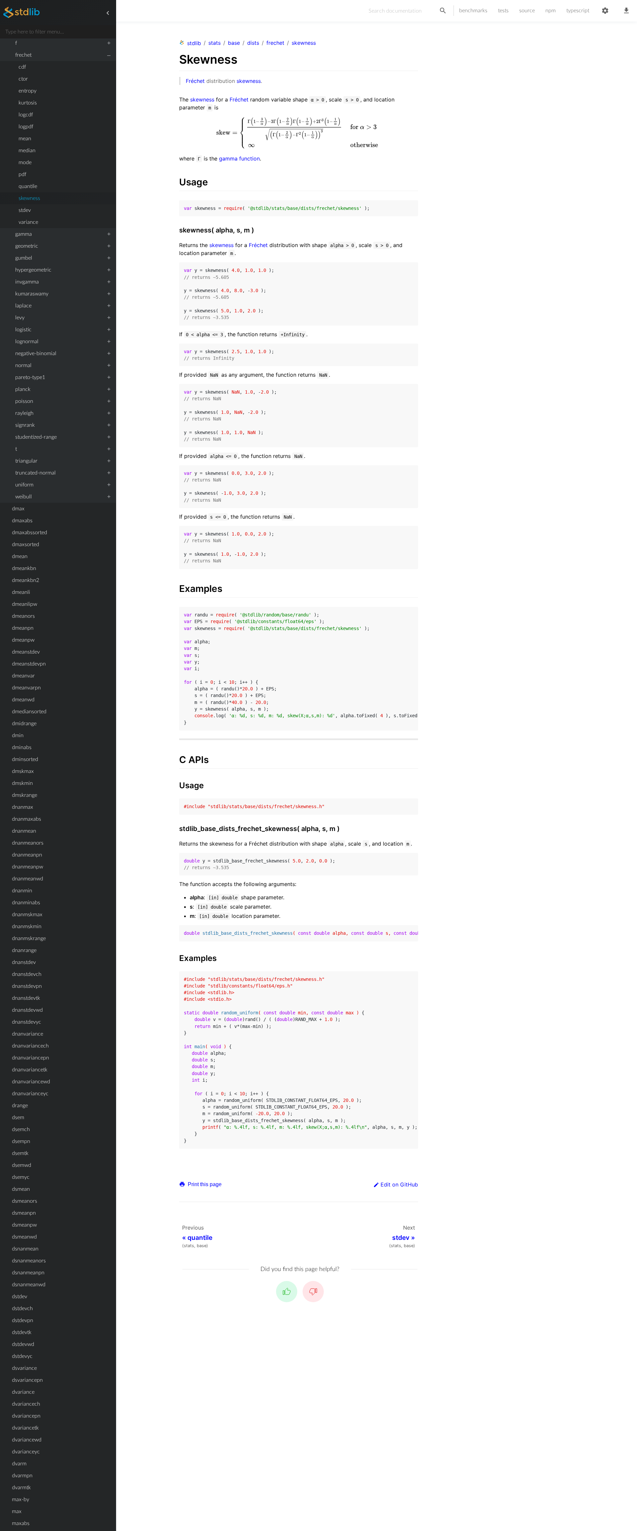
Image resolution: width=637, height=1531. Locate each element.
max (17, 1511)
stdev (25, 210)
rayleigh (24, 413)
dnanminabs (26, 902)
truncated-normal (35, 473)
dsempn (21, 1141)
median (27, 150)
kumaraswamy (31, 293)
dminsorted (25, 759)
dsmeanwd (24, 1237)
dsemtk (20, 1153)
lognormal (26, 341)
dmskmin (22, 783)
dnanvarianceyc (30, 1093)
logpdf (26, 126)
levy (20, 317)
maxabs (21, 1523)
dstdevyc (22, 1356)
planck (23, 389)
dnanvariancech (30, 1046)
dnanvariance (27, 1034)
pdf (22, 174)
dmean (20, 556)
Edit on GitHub (399, 1184)
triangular (26, 461)
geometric (26, 246)
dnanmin (22, 890)
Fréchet (195, 81)
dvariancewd (26, 1439)
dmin (18, 735)
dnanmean (24, 831)
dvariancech (26, 1404)
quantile (28, 186)
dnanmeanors (27, 843)
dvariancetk (25, 1428)
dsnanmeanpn (28, 1272)
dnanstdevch (26, 974)
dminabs (22, 747)
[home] (21, 13)
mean (25, 138)
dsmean (21, 1189)
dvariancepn (26, 1416)
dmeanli (21, 592)
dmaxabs (22, 520)
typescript (577, 10)
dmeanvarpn (26, 687)
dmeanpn (23, 628)
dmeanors (23, 616)
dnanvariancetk (29, 1069)
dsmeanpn (24, 1213)
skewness (29, 198)
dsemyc (21, 1177)
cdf (22, 67)
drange (20, 1105)
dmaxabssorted (29, 532)
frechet (23, 55)
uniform (24, 484)
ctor (23, 79)
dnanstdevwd (27, 1010)
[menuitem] (58, 43)
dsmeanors (24, 1201)
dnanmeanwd (27, 878)
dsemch (21, 1129)
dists (253, 42)
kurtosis (28, 102)
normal (23, 365)
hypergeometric (33, 270)
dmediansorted (29, 711)
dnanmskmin (26, 926)
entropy (27, 91)
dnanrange (24, 950)
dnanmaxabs (26, 819)
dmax (18, 508)
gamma (23, 234)
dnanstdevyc (26, 1022)
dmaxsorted (25, 544)
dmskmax (23, 771)
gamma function (239, 158)
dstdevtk (22, 1332)
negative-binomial (35, 353)
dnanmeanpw (27, 866)
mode (25, 162)
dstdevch (22, 1308)
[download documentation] (626, 11)
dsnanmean (25, 1248)
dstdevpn (22, 1320)
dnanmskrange (29, 938)
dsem (18, 1117)
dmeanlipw (24, 604)
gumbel (23, 258)
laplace (23, 305)
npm (550, 10)
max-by (20, 1499)
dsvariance (24, 1368)
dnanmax (22, 807)
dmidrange (24, 723)
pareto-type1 (30, 377)
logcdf (26, 114)
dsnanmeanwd (28, 1284)
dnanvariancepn (30, 1057)
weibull (23, 496)
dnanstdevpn (27, 986)
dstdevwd (23, 1344)
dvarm (19, 1463)
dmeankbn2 (25, 580)
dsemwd (21, 1165)
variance (28, 222)
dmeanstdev (26, 652)
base (234, 42)
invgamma (27, 282)
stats (214, 42)
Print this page (204, 1184)
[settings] (605, 11)
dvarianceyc (26, 1451)
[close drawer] (108, 13)
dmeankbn (24, 568)
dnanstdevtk (26, 998)
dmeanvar (23, 675)
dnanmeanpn (27, 855)
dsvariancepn (27, 1380)
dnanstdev (24, 962)
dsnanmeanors (29, 1260)
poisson (24, 401)
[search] (443, 11)
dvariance (23, 1392)
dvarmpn (22, 1475)
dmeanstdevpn (29, 664)
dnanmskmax (27, 914)
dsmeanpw (24, 1225)
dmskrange (24, 795)
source (527, 10)
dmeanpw (23, 640)
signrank (25, 425)
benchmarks (473, 10)
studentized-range (36, 437)
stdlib (194, 43)
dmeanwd (23, 699)
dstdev (19, 1296)
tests (503, 10)
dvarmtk (21, 1487)
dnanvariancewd (31, 1081)
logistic (23, 329)
